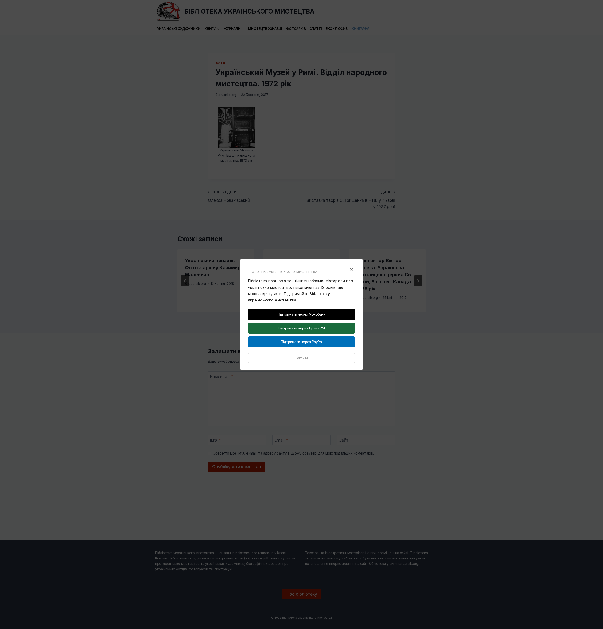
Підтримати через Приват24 (301, 328)
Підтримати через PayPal (301, 342)
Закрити (301, 358)
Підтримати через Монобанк (301, 314)
